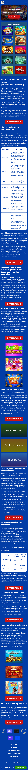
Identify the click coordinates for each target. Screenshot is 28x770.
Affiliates (14, 748)
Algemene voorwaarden (14, 754)
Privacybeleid (14, 757)
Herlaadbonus (14, 459)
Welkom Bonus (14, 430)
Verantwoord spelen (14, 751)
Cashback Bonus (14, 445)
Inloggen (7, 767)
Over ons (14, 745)
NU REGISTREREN (14, 122)
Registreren (20, 767)
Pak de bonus (14, 17)
